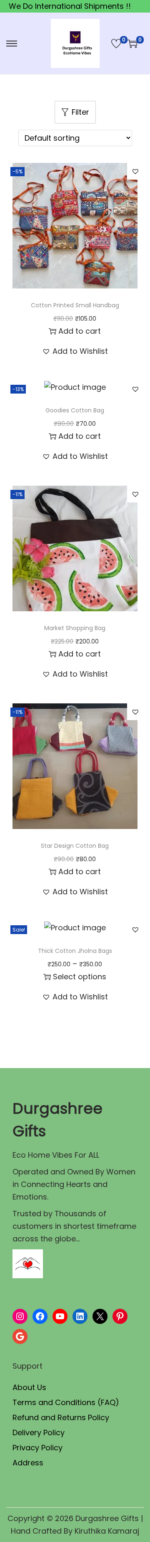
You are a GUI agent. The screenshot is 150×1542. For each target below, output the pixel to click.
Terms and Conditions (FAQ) (65, 1402)
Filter (80, 112)
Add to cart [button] (79, 331)
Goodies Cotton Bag (74, 410)
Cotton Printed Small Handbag (75, 305)
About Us (29, 1387)
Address (27, 1462)
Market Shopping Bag (74, 628)
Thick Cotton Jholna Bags (75, 951)
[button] (135, 171)
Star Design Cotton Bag (75, 846)
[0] (116, 44)
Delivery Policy (38, 1432)
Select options (79, 976)
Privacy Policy (37, 1447)
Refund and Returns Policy (60, 1417)
